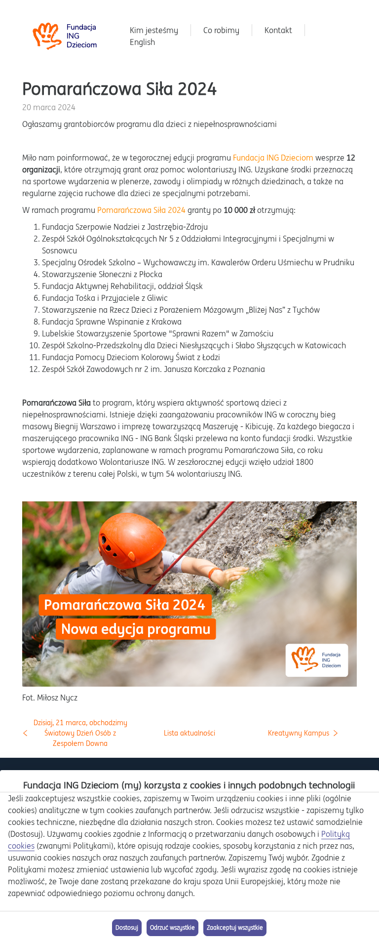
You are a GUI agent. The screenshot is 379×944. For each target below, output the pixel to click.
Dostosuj (126, 927)
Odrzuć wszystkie (172, 927)
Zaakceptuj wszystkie (235, 927)
